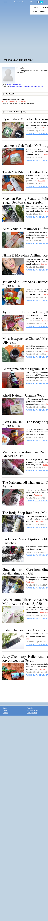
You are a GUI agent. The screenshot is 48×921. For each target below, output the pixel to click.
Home (5, 2)
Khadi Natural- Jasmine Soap (23, 395)
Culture (35, 8)
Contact (5, 710)
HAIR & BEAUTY (39, 134)
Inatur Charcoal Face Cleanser (23, 629)
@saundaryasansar (14, 84)
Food (35, 11)
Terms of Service (32, 710)
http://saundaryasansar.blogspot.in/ (14, 101)
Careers (5, 713)
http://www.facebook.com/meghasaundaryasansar (26, 86)
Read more (44, 128)
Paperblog (14, 10)
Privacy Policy (32, 713)
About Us (30, 708)
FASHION (29, 134)
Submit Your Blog (19, 2)
